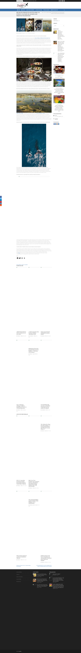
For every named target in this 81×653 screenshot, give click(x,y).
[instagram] (62, 0)
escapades (26, 264)
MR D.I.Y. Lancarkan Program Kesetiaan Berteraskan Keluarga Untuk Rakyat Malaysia (21, 482)
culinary (23, 264)
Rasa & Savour (59, 104)
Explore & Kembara (19, 576)
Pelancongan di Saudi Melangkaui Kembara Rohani (45, 333)
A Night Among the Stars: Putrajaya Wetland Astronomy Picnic (34, 333)
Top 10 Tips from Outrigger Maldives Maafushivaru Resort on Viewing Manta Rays (21, 406)
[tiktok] (64, 0)
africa (17, 264)
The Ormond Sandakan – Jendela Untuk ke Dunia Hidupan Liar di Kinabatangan (34, 501)
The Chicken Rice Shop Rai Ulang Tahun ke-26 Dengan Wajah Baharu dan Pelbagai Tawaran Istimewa (45, 427)
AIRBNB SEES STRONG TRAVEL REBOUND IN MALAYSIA (21, 333)
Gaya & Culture (18, 579)
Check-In (17, 574)
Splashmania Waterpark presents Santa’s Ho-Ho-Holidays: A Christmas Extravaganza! (34, 350)
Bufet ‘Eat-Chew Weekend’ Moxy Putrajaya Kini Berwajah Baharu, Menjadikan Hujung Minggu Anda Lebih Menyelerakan (34, 483)
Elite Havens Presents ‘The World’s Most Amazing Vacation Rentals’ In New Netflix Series (59, 91)
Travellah (18, 485)
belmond (20, 264)
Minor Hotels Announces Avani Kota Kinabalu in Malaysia (21, 557)
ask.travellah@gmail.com (59, 116)
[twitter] (60, 0)
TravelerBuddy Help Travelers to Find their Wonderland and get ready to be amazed (45, 406)
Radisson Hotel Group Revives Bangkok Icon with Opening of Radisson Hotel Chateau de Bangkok (46, 558)
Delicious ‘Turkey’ (59, 77)
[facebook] (59, 0)
